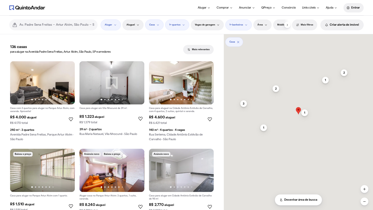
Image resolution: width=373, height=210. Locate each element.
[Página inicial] (27, 7)
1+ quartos (174, 25)
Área (260, 25)
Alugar (202, 7)
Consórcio (289, 7)
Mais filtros (307, 25)
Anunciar (245, 7)
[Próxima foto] (68, 83)
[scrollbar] (298, 40)
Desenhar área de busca (300, 200)
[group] (42, 102)
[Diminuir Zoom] (364, 201)
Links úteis (309, 7)
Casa (152, 25)
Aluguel (130, 25)
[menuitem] (204, 7)
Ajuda (329, 7)
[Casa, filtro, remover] (238, 42)
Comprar (223, 7)
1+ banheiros (236, 25)
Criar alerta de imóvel (344, 25)
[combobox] (56, 25)
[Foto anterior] (17, 83)
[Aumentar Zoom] (364, 189)
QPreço (266, 7)
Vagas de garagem (205, 25)
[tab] (198, 49)
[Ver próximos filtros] (287, 25)
